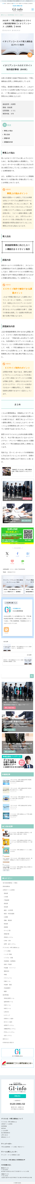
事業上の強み (8, 131)
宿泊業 (6, 907)
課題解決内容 (8, 142)
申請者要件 (7, 988)
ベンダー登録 (8, 954)
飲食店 (10, 572)
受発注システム (8, 937)
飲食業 (6, 923)
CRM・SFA (7, 940)
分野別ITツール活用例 (9, 890)
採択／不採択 (8, 964)
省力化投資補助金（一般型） (10, 883)
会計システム (8, 1035)
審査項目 (6, 971)
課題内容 (7, 138)
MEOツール (7, 1008)
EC (15, 572)
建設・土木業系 (8, 910)
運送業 (6, 893)
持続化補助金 (6, 886)
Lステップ (7, 1015)
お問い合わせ (4, 1135)
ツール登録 (7, 951)
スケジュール (8, 978)
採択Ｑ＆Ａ (6, 1039)
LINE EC (6, 1012)
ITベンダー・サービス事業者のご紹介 (10, 1154)
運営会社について (5, 1137)
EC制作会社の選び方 (8, 1042)
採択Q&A (3, 1128)
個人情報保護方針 (5, 1132)
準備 (5, 974)
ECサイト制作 (14, 569)
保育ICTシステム (9, 1025)
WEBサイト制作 (8, 1018)
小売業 (6, 896)
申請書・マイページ (10, 967)
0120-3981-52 (17, 5)
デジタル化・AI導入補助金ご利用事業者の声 (13, 1159)
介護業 (6, 917)
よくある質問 (4, 1130)
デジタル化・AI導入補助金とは (11, 947)
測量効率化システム (10, 1028)
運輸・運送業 (8, 920)
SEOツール (7, 1005)
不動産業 (6, 900)
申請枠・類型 (8, 984)
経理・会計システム (10, 944)
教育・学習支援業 (9, 913)
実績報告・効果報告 (10, 961)
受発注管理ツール (9, 998)
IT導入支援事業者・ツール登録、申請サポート (12, 1146)
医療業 (6, 927)
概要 (5, 991)
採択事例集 (22, 569)
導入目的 (7, 134)
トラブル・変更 (8, 957)
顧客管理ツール (8, 1001)
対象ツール (7, 981)
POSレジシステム (9, 1032)
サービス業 (7, 930)
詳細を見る (17, 1096)
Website (6, 633)
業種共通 (6, 934)
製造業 (6, 903)
